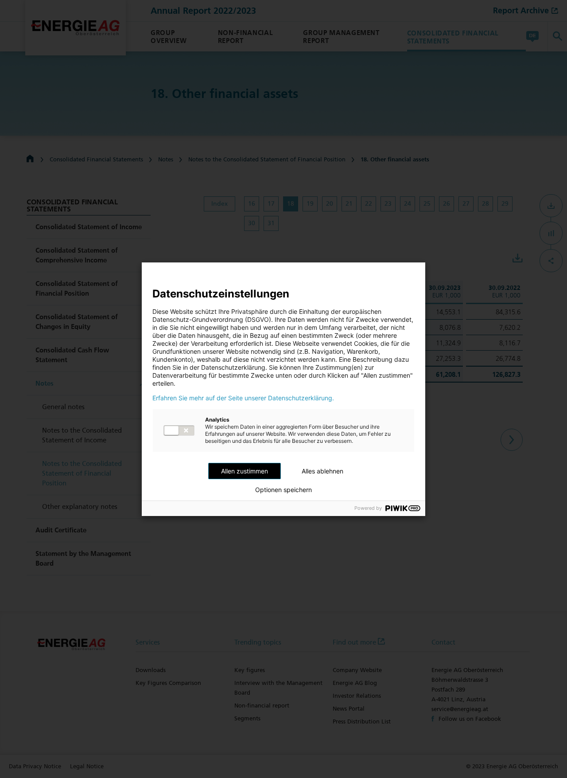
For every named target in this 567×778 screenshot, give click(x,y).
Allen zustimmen (244, 471)
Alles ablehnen (322, 471)
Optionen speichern (283, 489)
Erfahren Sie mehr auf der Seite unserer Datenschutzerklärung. (243, 398)
